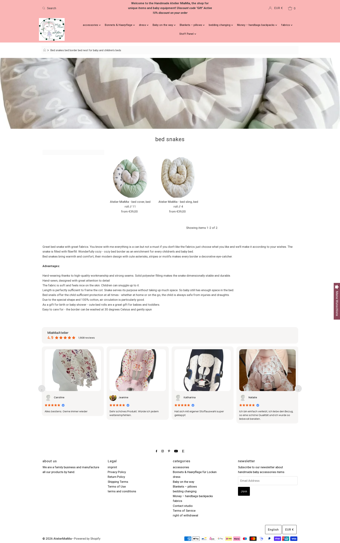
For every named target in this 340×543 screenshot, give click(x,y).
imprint (112, 467)
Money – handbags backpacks (256, 25)
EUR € (278, 8)
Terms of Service (184, 510)
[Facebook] (156, 451)
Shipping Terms (118, 481)
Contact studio (183, 506)
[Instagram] (162, 451)
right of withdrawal (185, 515)
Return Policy (116, 477)
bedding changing (220, 25)
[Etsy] (183, 451)
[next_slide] (298, 388)
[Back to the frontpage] (45, 50)
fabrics (286, 25)
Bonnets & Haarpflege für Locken (195, 472)
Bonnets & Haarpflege (119, 25)
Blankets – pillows (191, 25)
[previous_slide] (41, 388)
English (273, 529)
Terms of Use (117, 486)
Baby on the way (163, 25)
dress (143, 25)
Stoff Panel (186, 33)
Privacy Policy (117, 472)
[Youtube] (176, 451)
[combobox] (83, 8)
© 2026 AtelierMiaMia (57, 538)
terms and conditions (122, 491)
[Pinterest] (169, 451)
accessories (91, 25)
